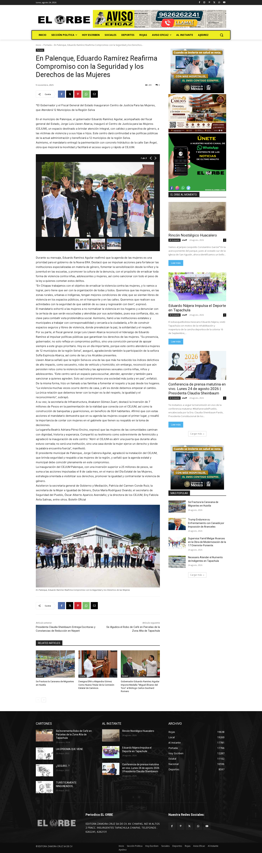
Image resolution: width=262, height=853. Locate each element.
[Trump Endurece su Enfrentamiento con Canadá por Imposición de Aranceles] (177, 524)
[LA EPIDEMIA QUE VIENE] (44, 753)
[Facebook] (199, 3)
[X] (214, 3)
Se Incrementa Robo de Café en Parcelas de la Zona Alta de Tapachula (74, 734)
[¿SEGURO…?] (44, 770)
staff (184, 240)
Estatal (40, 676)
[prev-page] (38, 700)
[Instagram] (204, 3)
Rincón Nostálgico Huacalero (192, 235)
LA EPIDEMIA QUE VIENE (69, 749)
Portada (47, 45)
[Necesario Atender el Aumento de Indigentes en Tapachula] (177, 562)
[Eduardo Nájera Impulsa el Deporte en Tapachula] (197, 286)
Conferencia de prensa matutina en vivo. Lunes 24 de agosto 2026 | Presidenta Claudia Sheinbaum (197, 388)
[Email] (94, 94)
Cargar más (196, 433)
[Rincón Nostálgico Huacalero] (197, 216)
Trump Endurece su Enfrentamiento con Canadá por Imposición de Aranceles (206, 523)
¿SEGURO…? (63, 765)
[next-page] (44, 700)
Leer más (176, 263)
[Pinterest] (209, 3)
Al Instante (174, 240)
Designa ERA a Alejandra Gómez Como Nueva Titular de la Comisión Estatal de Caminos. (96, 684)
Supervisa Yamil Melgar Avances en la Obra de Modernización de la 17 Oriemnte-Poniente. (207, 542)
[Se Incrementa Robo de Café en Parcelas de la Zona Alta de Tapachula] (44, 735)
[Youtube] (224, 3)
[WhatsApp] (219, 3)
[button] (221, 35)
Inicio (38, 45)
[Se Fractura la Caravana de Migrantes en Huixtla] (55, 664)
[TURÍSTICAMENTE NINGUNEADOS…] (44, 787)
